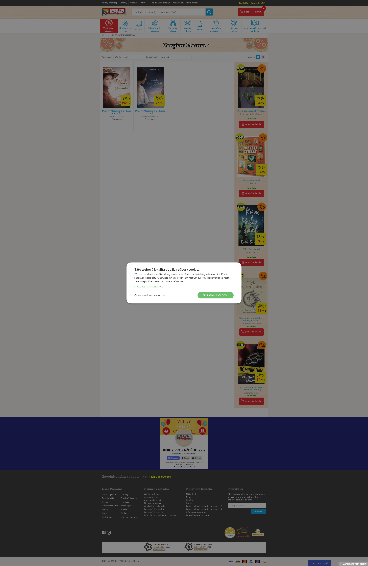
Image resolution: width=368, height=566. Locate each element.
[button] (184, 286)
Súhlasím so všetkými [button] (215, 295)
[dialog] (183, 282)
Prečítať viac (177, 281)
